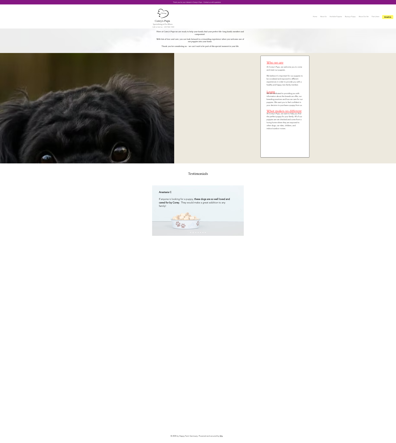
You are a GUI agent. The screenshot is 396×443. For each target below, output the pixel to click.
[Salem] (190, 232)
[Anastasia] (193, 232)
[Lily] (200, 232)
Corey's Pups (162, 21)
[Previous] (155, 211)
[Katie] (198, 232)
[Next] (241, 211)
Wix (221, 436)
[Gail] (205, 232)
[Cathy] (195, 232)
